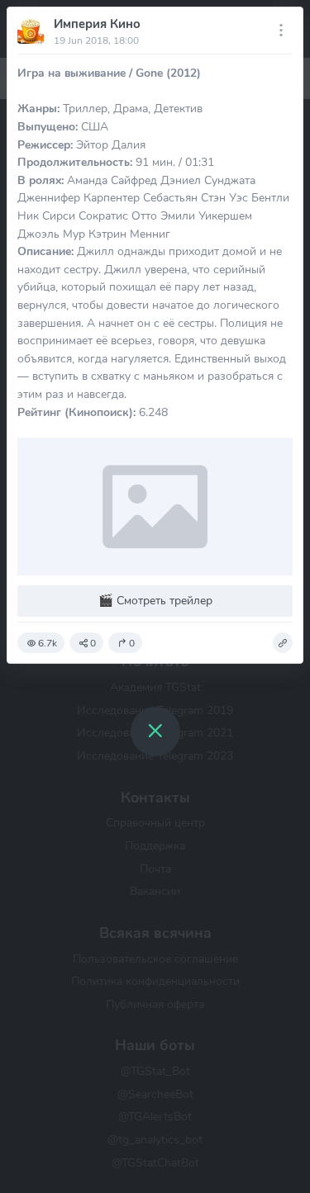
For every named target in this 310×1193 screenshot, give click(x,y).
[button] (283, 643)
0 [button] (93, 643)
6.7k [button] (47, 643)
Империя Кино (97, 24)
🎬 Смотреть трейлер (155, 600)
